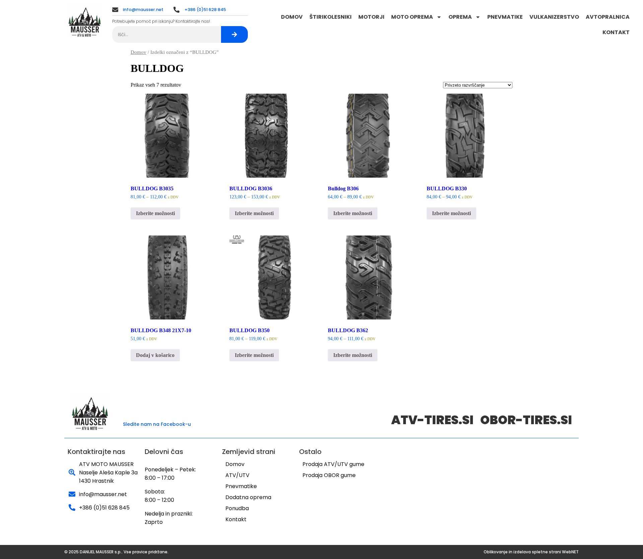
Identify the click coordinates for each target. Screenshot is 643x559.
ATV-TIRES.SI (432, 420)
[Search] (234, 34)
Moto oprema (412, 17)
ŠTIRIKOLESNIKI (330, 17)
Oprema (460, 17)
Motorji (371, 17)
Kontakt (616, 32)
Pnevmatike (505, 17)
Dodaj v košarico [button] (155, 355)
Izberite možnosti (155, 213)
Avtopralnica (608, 17)
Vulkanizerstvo (554, 17)
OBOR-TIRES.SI (526, 420)
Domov (292, 17)
